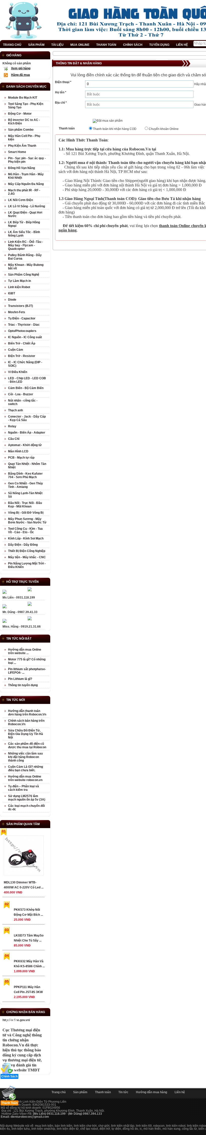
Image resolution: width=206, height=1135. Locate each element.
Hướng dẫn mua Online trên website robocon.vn (25, 778)
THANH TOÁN (106, 44)
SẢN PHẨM (36, 44)
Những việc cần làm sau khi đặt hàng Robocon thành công (25, 757)
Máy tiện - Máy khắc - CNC (27, 557)
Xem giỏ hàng (20, 68)
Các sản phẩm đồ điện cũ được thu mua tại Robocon (27, 745)
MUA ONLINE (79, 44)
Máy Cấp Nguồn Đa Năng (26, 184)
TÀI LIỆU (57, 44)
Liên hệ (180, 1092)
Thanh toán (103, 1092)
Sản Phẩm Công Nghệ (23, 274)
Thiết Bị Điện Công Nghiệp (26, 551)
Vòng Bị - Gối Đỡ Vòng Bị (25, 512)
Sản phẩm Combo (20, 129)
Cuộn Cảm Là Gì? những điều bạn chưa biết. (25, 768)
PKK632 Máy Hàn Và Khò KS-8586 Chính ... (29, 964)
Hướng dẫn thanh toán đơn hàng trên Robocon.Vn (27, 712)
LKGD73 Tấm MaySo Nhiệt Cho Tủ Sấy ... (28, 938)
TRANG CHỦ (12, 44)
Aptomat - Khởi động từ (25, 445)
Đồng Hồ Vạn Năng (21, 168)
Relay (12, 426)
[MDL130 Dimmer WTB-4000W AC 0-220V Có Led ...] (23, 856)
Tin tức (123, 1092)
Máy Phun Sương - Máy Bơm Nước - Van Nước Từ (27, 520)
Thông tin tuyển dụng (23, 685)
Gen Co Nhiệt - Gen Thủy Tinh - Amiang (25, 485)
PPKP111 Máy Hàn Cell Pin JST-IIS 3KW (28, 989)
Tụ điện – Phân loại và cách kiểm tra (23, 788)
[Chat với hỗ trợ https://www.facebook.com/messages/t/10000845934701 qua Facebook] (30, 590)
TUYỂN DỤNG (159, 44)
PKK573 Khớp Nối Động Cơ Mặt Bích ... (28, 912)
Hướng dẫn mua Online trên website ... (24, 651)
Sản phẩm (80, 1092)
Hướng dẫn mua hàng (151, 1092)
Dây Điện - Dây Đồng (23, 544)
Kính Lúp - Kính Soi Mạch (25, 538)
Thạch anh (15, 410)
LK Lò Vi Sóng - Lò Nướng (26, 206)
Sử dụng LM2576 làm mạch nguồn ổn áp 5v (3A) (26, 797)
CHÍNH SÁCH (132, 44)
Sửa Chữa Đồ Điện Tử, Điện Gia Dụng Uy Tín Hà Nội (25, 734)
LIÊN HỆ (182, 44)
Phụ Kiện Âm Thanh (22, 145)
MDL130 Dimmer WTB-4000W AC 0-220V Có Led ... (23, 885)
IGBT (11, 293)
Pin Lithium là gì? (20, 679)
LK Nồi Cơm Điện (20, 200)
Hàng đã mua (20, 75)
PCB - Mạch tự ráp (21, 457)
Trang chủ (59, 1092)
